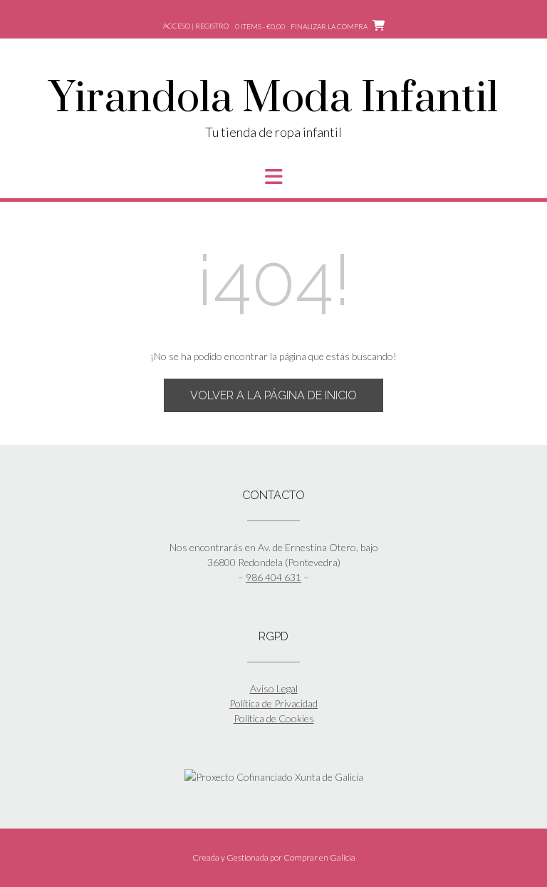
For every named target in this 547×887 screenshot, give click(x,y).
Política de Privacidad (273, 703)
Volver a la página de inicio (273, 395)
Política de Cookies (274, 718)
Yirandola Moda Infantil (273, 99)
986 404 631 (273, 577)
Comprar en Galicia (319, 857)
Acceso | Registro (196, 25)
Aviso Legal (274, 688)
